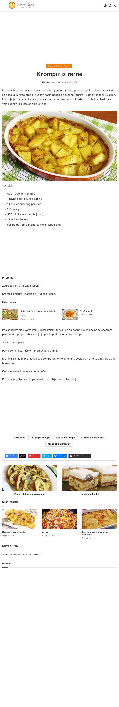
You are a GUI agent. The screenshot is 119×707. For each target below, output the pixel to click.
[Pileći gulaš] (70, 314)
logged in (18, 554)
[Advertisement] (59, 36)
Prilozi (67, 66)
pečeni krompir (66, 437)
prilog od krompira (93, 437)
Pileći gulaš (86, 311)
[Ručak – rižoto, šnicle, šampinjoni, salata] (10, 314)
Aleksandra (49, 82)
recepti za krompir (60, 443)
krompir (20, 437)
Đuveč (45, 532)
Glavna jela (54, 66)
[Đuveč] (59, 519)
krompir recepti (41, 437)
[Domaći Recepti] (22, 5)
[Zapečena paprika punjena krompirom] (99, 519)
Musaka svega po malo (13, 532)
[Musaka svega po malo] (19, 519)
